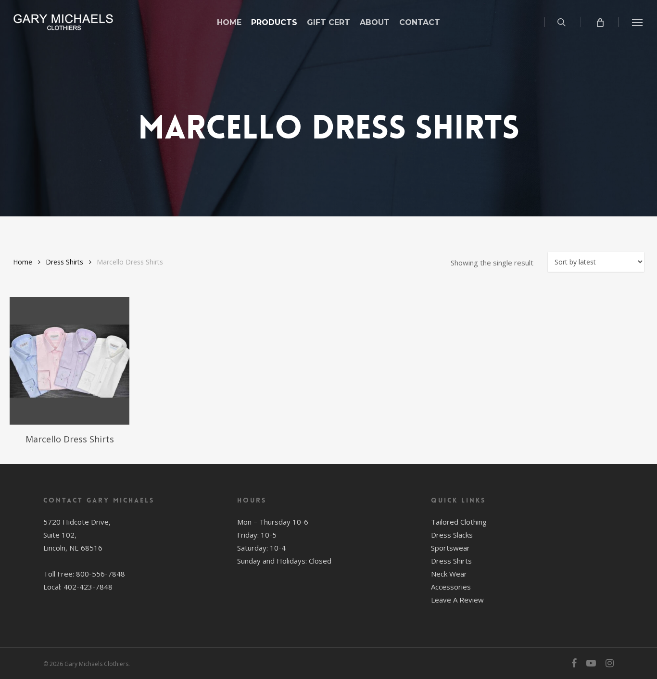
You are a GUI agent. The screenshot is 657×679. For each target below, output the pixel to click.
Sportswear (450, 548)
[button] (638, 22)
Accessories (451, 586)
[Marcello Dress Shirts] (69, 361)
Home (22, 261)
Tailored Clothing (459, 522)
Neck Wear (449, 573)
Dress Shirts (64, 261)
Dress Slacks (452, 535)
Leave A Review (457, 599)
